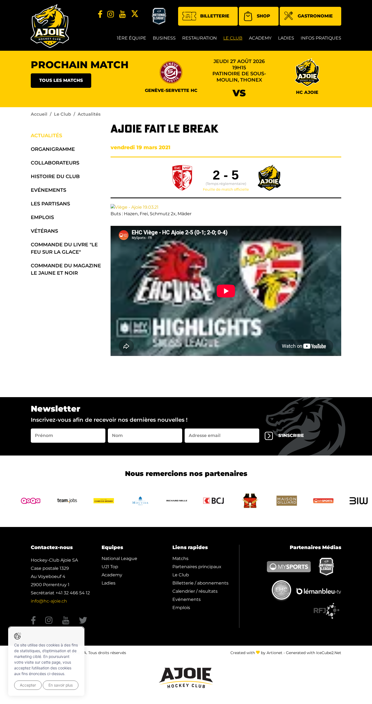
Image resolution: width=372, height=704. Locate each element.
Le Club (232, 38)
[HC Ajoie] (50, 26)
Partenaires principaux (196, 566)
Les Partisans (50, 204)
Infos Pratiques (321, 38)
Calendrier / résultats (195, 591)
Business (164, 38)
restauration (199, 38)
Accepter (28, 685)
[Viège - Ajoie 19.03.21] (134, 206)
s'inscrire (291, 435)
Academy (260, 38)
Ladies (286, 38)
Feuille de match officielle (226, 189)
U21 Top (110, 566)
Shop (263, 16)
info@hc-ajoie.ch (49, 601)
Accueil (39, 114)
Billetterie (214, 16)
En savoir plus (60, 685)
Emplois (42, 217)
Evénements (48, 190)
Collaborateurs (55, 163)
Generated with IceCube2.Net (313, 652)
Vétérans (44, 231)
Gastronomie (315, 16)
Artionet (274, 652)
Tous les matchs (61, 80)
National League (119, 558)
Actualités (46, 136)
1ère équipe (131, 38)
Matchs (180, 558)
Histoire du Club (55, 176)
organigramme (53, 149)
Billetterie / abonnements (200, 583)
